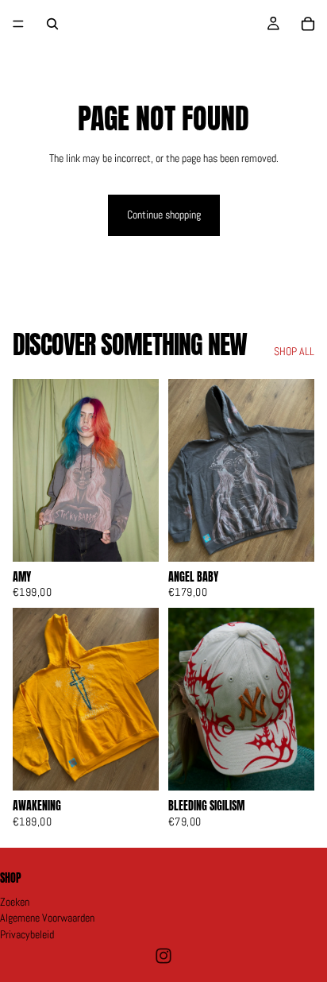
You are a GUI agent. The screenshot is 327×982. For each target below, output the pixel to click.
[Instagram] (163, 955)
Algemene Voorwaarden (47, 918)
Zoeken (14, 902)
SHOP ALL (294, 351)
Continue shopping (164, 214)
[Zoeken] (52, 23)
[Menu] (18, 24)
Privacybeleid (27, 934)
